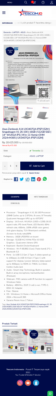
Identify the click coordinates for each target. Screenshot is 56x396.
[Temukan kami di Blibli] (36, 386)
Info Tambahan (41, 197)
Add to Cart (38, 165)
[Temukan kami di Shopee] (28, 386)
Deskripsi (15, 197)
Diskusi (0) (15, 203)
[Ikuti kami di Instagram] (20, 386)
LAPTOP (40, 156)
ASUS (32, 156)
